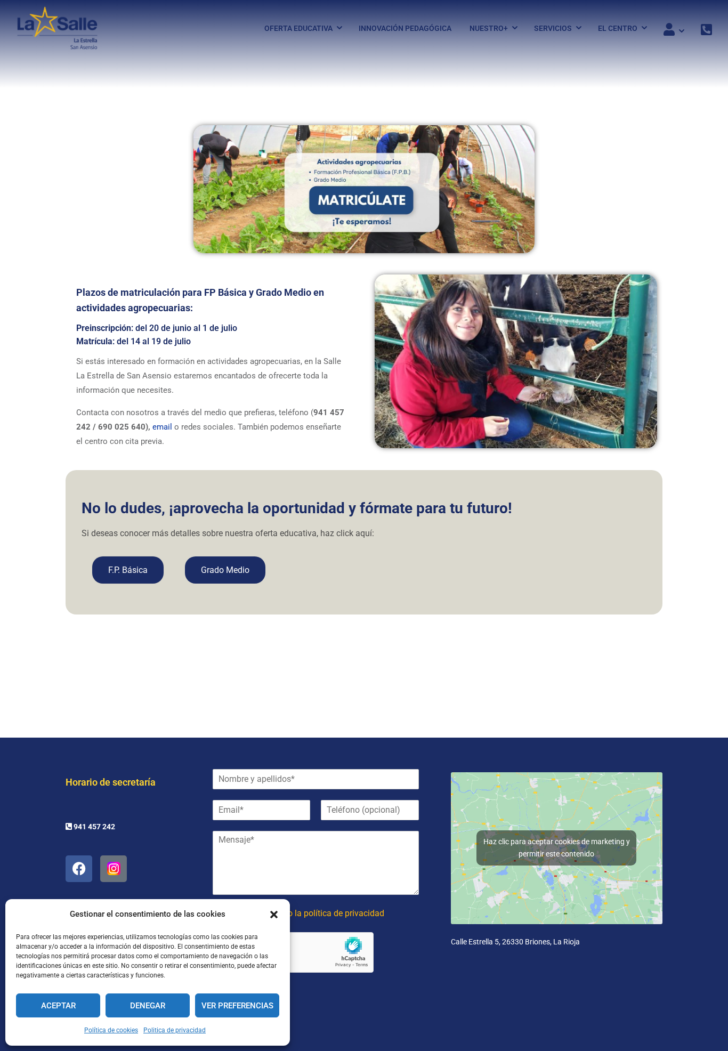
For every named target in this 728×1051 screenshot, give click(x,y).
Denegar (147, 1005)
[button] (274, 914)
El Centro (617, 28)
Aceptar (58, 1005)
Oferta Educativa (298, 28)
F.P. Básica (128, 570)
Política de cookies (111, 1030)
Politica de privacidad (174, 1030)
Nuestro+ (489, 28)
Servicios (553, 28)
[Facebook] (79, 868)
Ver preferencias (237, 1005)
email (162, 427)
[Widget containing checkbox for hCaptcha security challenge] (293, 952)
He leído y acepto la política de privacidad (306, 913)
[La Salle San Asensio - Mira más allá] (57, 28)
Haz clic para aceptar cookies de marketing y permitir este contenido (556, 847)
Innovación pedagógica (405, 28)
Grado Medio (225, 570)
